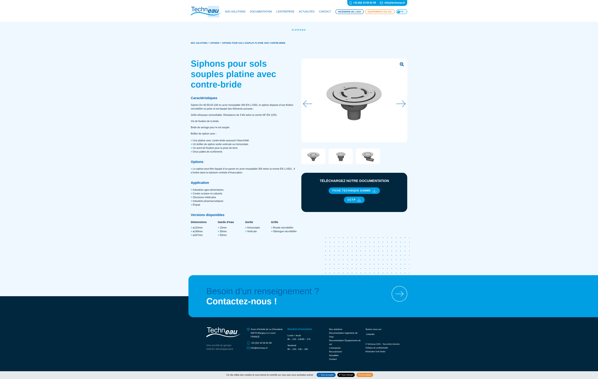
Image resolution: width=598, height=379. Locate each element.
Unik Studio (380, 352)
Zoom (402, 64)
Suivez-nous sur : (374, 329)
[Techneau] (206, 11)
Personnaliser (365, 375)
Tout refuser (347, 375)
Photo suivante (401, 103)
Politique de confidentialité (376, 348)
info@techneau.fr (394, 2)
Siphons (299, 30)
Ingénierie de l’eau (349, 11)
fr (401, 11)
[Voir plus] (399, 294)
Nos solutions (235, 11)
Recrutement (335, 351)
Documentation (261, 11)
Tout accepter (327, 375)
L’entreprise (285, 11)
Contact (325, 11)
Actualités (307, 11)
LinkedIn (370, 334)
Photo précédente (307, 103)
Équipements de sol (380, 11)
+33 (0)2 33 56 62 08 (364, 2)
